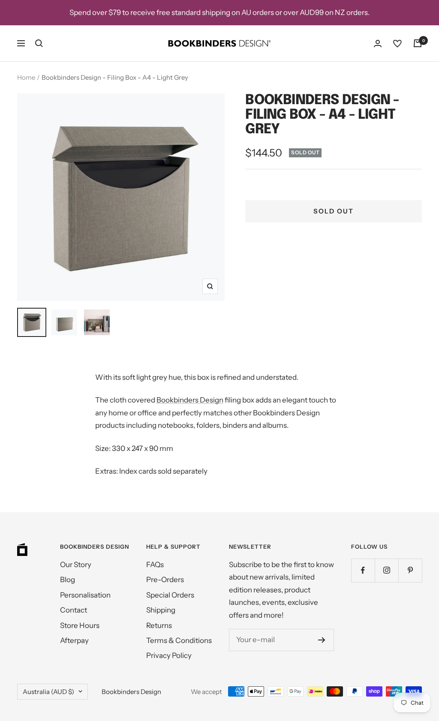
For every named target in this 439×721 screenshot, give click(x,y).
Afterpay (74, 640)
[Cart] (417, 43)
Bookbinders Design (189, 400)
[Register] (321, 640)
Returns (159, 625)
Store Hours (79, 625)
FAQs (155, 564)
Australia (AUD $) (48, 692)
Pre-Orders (165, 579)
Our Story (75, 564)
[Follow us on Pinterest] (410, 570)
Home (26, 77)
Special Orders (170, 595)
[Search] (39, 43)
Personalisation (85, 595)
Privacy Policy (169, 655)
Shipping (160, 610)
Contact (73, 610)
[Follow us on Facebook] (363, 570)
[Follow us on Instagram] (386, 570)
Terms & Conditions (179, 640)
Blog (67, 579)
